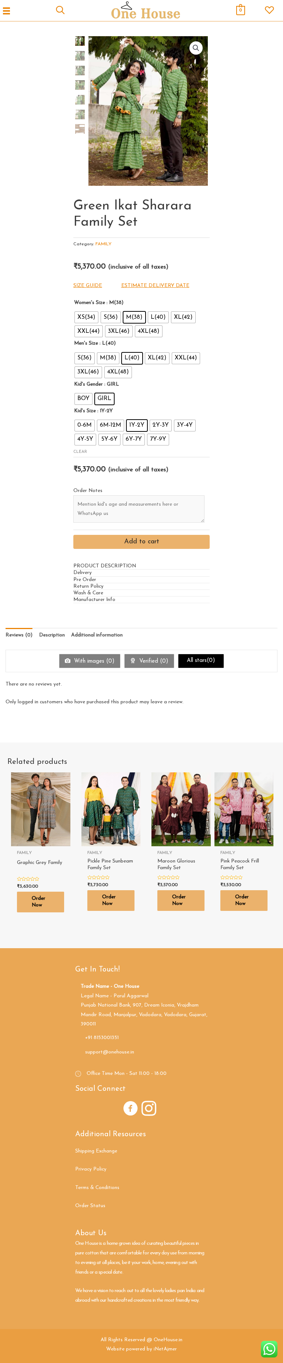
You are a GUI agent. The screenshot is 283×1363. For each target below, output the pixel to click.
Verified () (152, 661)
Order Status (90, 1205)
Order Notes (87, 490)
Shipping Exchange (96, 1151)
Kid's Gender (88, 384)
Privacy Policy (90, 1169)
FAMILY (103, 244)
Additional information (97, 635)
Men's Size (86, 343)
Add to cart (141, 542)
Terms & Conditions (97, 1187)
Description (52, 635)
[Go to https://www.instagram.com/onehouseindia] (149, 1109)
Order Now (38, 902)
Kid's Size (85, 411)
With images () (93, 661)
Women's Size (89, 302)
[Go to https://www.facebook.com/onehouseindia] (130, 1109)
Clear (80, 452)
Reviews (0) (19, 635)
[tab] (141, 566)
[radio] (86, 317)
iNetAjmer (165, 1349)
